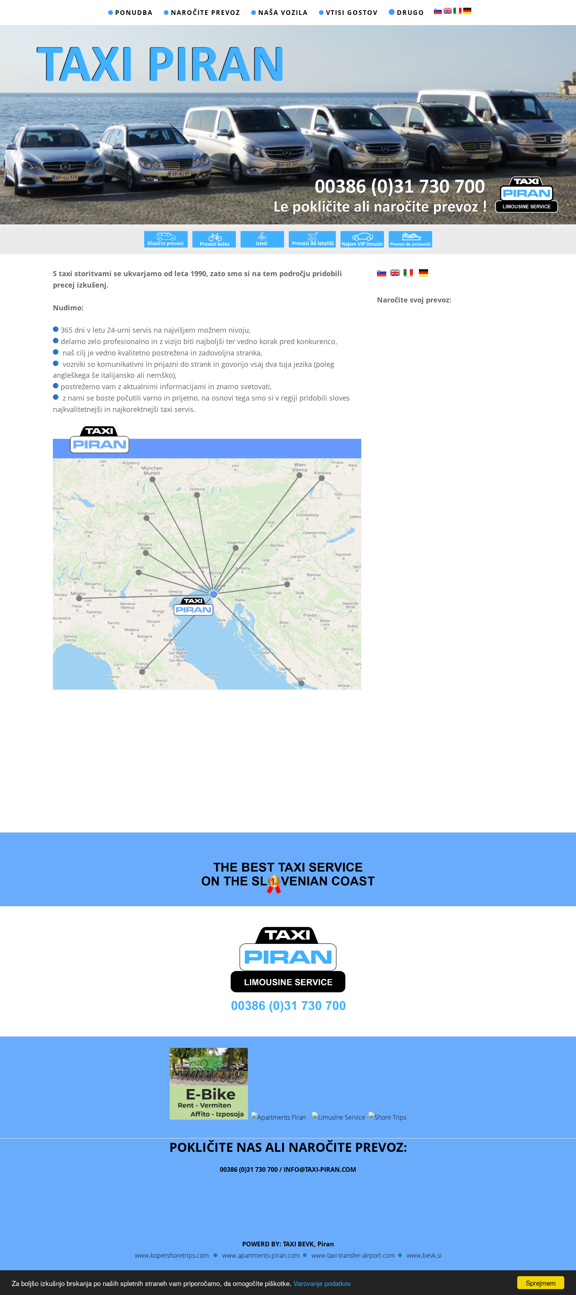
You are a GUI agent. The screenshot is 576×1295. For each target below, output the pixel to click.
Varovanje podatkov (322, 1283)
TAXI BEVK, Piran (308, 1244)
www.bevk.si (423, 1255)
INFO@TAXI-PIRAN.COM (319, 1169)
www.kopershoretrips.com (172, 1255)
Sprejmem (541, 1283)
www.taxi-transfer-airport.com (353, 1255)
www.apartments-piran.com (261, 1255)
